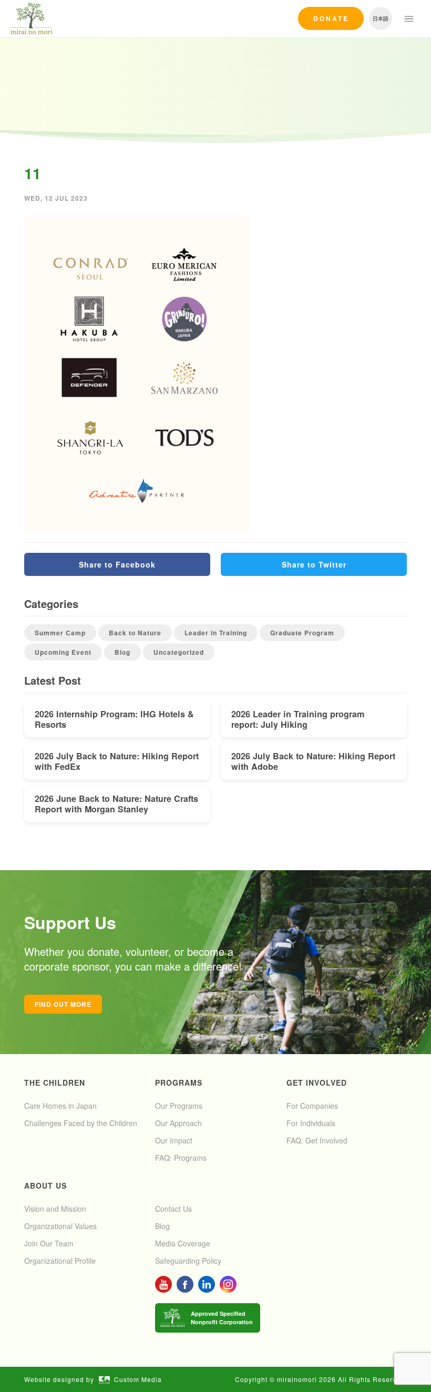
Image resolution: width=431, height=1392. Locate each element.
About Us (45, 1185)
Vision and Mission (55, 1208)
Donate (331, 18)
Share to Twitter (314, 564)
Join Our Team (49, 1243)
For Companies (312, 1105)
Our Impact (173, 1140)
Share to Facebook (117, 564)
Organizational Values (60, 1226)
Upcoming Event (63, 652)
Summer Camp (60, 632)
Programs (178, 1082)
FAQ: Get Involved (316, 1140)
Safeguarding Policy (188, 1260)
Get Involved (316, 1082)
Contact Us (173, 1208)
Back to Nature (135, 632)
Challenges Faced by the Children (80, 1123)
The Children (54, 1082)
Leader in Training (215, 632)
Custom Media (138, 1379)
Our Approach (178, 1123)
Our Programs (178, 1105)
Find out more (63, 1004)
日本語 (380, 18)
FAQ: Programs (181, 1157)
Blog (122, 652)
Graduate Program (302, 632)
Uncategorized (178, 652)
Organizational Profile (60, 1260)
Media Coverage (182, 1243)
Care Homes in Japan (60, 1105)
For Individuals (310, 1123)
